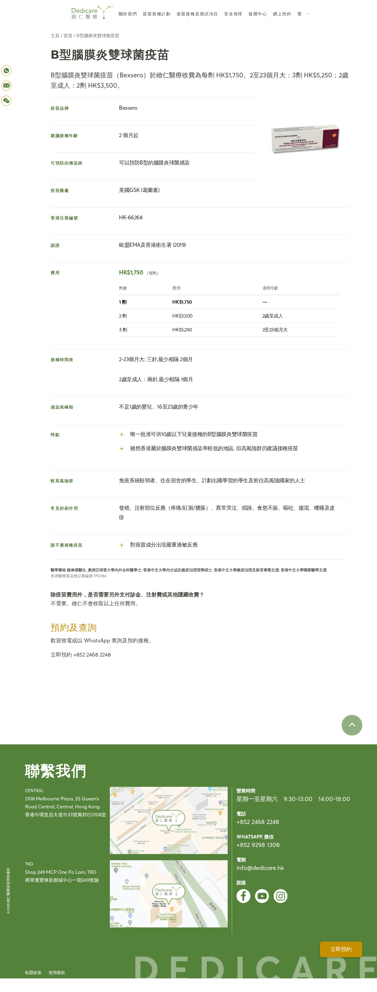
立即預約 (341, 949)
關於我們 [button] (128, 14)
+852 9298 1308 (258, 844)
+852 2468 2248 (258, 821)
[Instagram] (280, 896)
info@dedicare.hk (260, 867)
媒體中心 (258, 14)
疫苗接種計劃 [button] (157, 14)
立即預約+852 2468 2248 (81, 654)
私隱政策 (33, 972)
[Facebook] (243, 896)
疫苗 (68, 35)
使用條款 (57, 972)
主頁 (55, 35)
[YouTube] (262, 896)
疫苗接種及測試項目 (197, 14)
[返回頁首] (352, 725)
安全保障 (233, 14)
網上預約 (282, 14)
